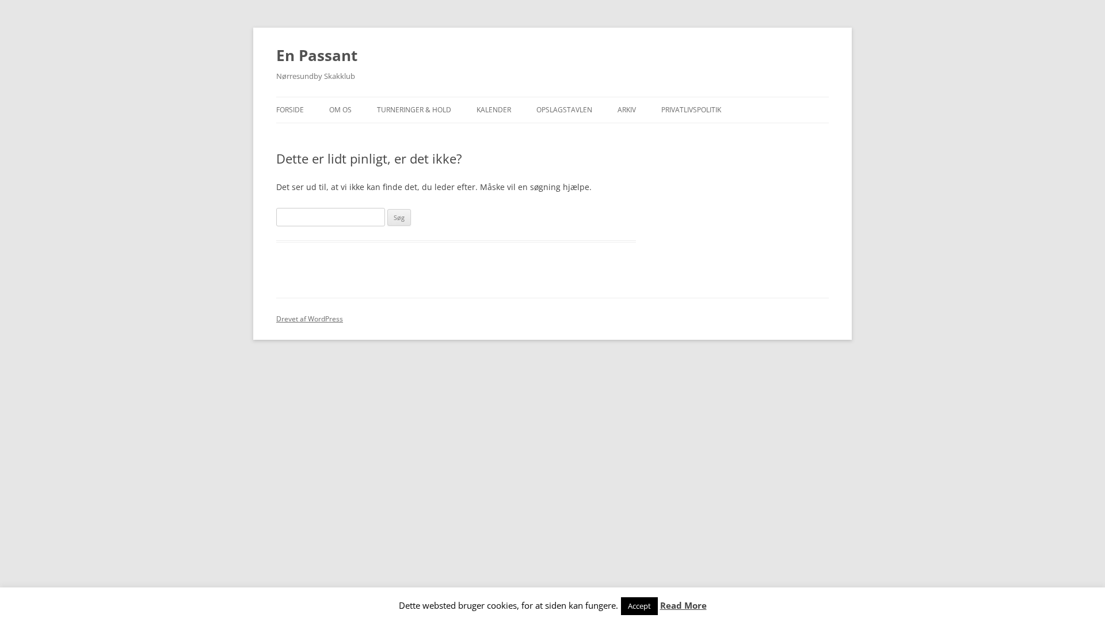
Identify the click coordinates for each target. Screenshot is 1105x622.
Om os (340, 110)
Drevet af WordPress (309, 319)
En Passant (316, 55)
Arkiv (627, 110)
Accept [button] (639, 606)
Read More (683, 605)
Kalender (494, 110)
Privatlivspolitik (691, 110)
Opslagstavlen (564, 110)
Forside (290, 110)
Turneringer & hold (414, 110)
